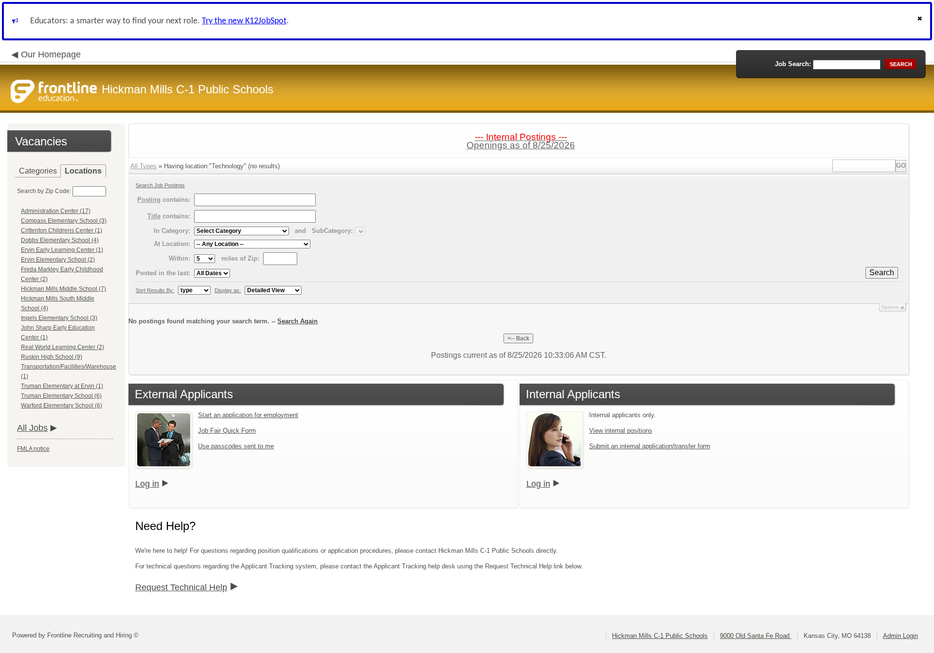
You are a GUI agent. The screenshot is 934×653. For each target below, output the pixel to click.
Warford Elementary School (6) (61, 405)
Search (881, 272)
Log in (147, 483)
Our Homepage (51, 54)
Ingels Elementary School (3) (59, 318)
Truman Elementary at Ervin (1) (62, 386)
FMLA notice (33, 448)
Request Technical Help (181, 587)
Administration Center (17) (55, 211)
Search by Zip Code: (44, 191)
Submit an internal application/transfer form (649, 446)
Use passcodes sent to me (236, 446)
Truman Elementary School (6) (61, 395)
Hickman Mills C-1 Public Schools (660, 635)
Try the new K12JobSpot (244, 21)
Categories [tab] (38, 171)
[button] (920, 21)
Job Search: (793, 64)
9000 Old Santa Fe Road (755, 635)
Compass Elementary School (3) (64, 220)
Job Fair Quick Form (227, 430)
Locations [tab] (83, 171)
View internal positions (620, 430)
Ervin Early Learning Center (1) (62, 250)
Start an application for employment (248, 415)
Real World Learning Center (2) (62, 347)
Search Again (297, 321)
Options (889, 307)
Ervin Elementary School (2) (58, 259)
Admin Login (900, 635)
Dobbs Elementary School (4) (60, 240)
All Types (143, 166)
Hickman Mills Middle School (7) (63, 288)
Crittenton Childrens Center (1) (61, 230)
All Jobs (32, 428)
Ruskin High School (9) (51, 356)
